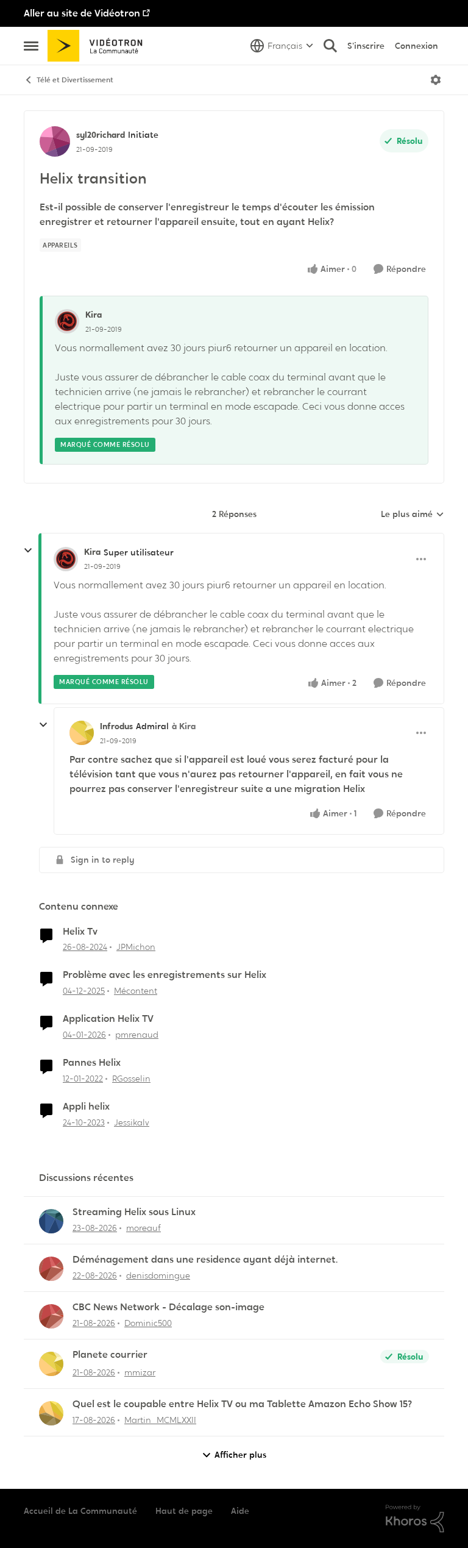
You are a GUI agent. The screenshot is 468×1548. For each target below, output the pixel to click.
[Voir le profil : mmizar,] (51, 1364)
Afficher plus (240, 1454)
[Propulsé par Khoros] (415, 1519)
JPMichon (135, 946)
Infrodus (116, 726)
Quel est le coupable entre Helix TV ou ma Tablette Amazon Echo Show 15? (242, 1404)
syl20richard (100, 134)
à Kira (184, 726)
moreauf (143, 1227)
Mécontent (135, 990)
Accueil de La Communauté (80, 1510)
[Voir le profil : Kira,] (67, 321)
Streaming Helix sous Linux (134, 1212)
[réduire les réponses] (28, 550)
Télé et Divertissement (75, 80)
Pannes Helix (92, 1063)
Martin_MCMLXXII (160, 1419)
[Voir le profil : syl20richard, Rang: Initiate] (55, 141)
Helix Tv (80, 932)
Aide (240, 1510)
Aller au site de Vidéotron (82, 13)
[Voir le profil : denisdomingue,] (51, 1269)
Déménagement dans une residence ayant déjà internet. (205, 1260)
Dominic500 (148, 1323)
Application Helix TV (108, 1019)
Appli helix (86, 1106)
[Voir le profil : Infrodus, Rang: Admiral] (81, 733)
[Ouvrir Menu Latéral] (31, 46)
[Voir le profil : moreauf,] (51, 1221)
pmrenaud (136, 1034)
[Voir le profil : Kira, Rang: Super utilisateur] (66, 559)
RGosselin (131, 1078)
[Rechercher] (330, 45)
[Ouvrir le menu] (435, 79)
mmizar (139, 1372)
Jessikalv (131, 1122)
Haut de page (184, 1510)
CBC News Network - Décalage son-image (168, 1307)
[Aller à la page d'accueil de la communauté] (99, 46)
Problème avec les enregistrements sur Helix (164, 975)
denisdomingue (158, 1275)
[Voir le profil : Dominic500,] (51, 1316)
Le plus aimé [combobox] (412, 514)
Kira (93, 314)
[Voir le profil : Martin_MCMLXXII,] (51, 1413)
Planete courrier (110, 1355)
